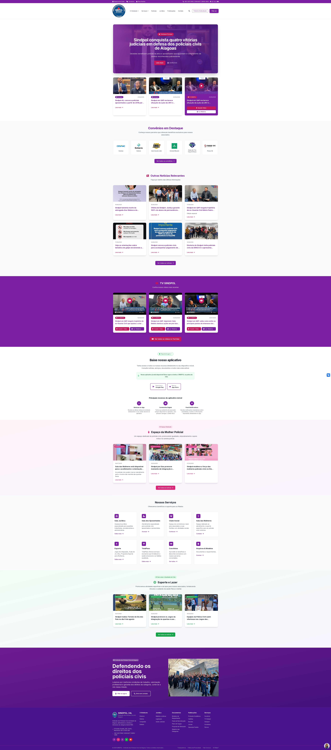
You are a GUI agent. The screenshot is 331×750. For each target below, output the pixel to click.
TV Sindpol (207, 719)
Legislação (159, 719)
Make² (217, 747)
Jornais (190, 724)
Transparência (182, 747)
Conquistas (143, 721)
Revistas (190, 721)
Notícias (154, 11)
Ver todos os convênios (165, 161)
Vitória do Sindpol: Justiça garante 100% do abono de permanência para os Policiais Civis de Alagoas (165, 210)
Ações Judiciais (160, 721)
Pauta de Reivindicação (178, 721)
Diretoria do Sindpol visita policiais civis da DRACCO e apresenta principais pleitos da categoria (201, 247)
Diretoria (142, 716)
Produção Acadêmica (194, 716)
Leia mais (159, 63)
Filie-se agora (122, 693)
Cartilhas (190, 719)
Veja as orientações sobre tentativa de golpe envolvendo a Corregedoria (128, 247)
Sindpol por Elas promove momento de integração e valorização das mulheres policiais (165, 469)
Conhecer (172, 531)
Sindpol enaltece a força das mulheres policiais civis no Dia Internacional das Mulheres (199, 469)
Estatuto (142, 724)
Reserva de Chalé (119, 1)
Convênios (207, 724)
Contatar (199, 534)
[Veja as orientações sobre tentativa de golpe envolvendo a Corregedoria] (129, 231)
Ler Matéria (202, 111)
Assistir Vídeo (202, 108)
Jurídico (162, 11)
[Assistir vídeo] (201, 85)
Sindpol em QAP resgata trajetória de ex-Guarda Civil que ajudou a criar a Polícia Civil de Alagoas (129, 323)
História (142, 719)
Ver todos (172, 561)
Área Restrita (141, 1)
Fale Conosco (207, 747)
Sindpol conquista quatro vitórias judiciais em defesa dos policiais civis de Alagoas (165, 44)
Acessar (144, 531)
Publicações (171, 11)
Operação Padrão (193, 727)
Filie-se (214, 11)
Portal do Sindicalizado (200, 11)
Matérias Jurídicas (161, 716)
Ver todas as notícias (164, 263)
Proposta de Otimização (179, 726)
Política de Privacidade (194, 747)
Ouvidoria (131, 1)
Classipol (207, 721)
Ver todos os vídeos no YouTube (167, 339)
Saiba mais (118, 534)
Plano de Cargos (177, 723)
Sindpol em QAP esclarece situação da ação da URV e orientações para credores (198, 102)
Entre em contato (142, 693)
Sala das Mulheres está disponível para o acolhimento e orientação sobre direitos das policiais (129, 469)
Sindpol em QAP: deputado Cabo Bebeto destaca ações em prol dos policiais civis (164, 323)
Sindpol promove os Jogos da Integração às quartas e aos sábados (163, 619)
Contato (180, 11)
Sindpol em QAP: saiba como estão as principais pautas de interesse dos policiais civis (201, 323)
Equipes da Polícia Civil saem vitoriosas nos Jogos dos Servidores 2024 (199, 619)
